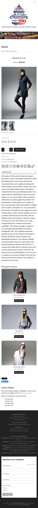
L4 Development (13, 161)
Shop (7, 51)
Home (3, 51)
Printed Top (19, 331)
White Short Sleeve (19, 367)
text (5, 490)
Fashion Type (13, 51)
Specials (9, 159)
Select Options (19, 301)
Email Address (10, 467)
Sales (13, 159)
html (5, 488)
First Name (5, 473)
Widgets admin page (25, 393)
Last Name (5, 479)
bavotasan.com (26, 504)
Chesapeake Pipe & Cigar (19, 503)
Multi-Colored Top (19, 295)
